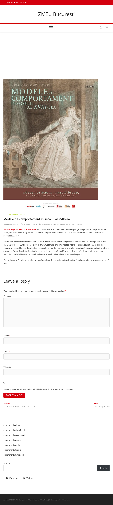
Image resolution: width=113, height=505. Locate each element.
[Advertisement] (56, 52)
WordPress (44, 500)
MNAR (62, 224)
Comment (8, 296)
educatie (48, 224)
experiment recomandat (14, 435)
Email (6, 351)
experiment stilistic (12, 450)
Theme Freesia (33, 500)
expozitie (56, 224)
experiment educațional (14, 214)
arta (43, 224)
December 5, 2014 (30, 224)
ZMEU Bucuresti (56, 14)
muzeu (68, 224)
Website (7, 367)
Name (6, 335)
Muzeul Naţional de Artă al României (20, 229)
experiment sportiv (12, 445)
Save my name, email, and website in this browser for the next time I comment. (38, 389)
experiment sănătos (12, 440)
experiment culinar (12, 425)
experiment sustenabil (13, 455)
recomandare (77, 224)
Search (6, 463)
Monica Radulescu (12, 224)
